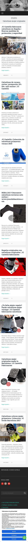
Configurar (14, 535)
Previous (2, 324)
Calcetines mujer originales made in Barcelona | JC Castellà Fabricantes (12, 362)
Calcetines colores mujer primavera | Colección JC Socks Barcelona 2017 (13, 418)
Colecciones (5, 507)
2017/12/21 (5, 352)
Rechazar (14, 539)
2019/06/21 (5, 132)
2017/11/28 (5, 409)
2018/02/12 (5, 298)
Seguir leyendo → (6, 70)
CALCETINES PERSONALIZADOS (10, 502)
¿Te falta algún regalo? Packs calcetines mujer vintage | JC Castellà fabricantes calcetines (12, 308)
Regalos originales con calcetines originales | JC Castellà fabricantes (13, 252)
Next (24, 324)
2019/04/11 (5, 185)
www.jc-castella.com (14, 3)
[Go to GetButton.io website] (24, 540)
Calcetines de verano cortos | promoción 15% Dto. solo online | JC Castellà (12, 85)
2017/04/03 (5, 462)
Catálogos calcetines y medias (9, 505)
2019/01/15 (5, 243)
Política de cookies (10, 528)
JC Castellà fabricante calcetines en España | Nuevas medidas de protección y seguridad (12, 30)
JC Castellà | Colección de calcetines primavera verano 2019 (13, 141)
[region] (14, 525)
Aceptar (14, 531)
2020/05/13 (5, 75)
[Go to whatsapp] (24, 537)
